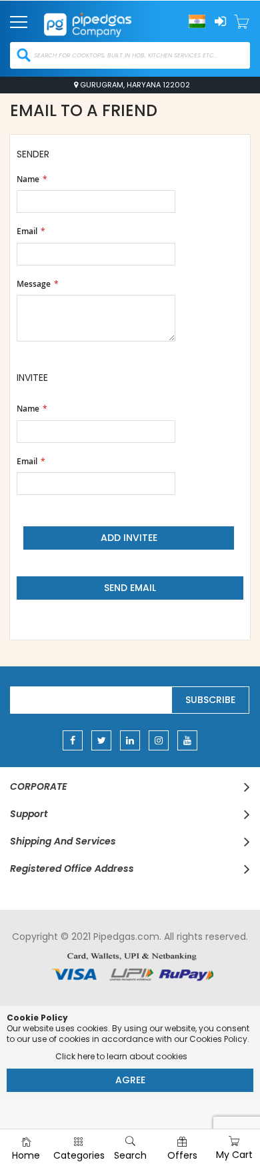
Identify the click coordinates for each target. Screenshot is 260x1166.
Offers (182, 1155)
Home (26, 1155)
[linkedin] (130, 740)
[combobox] (130, 55)
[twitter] (101, 740)
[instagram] (159, 740)
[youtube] (187, 740)
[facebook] (73, 740)
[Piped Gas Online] (100, 20)
